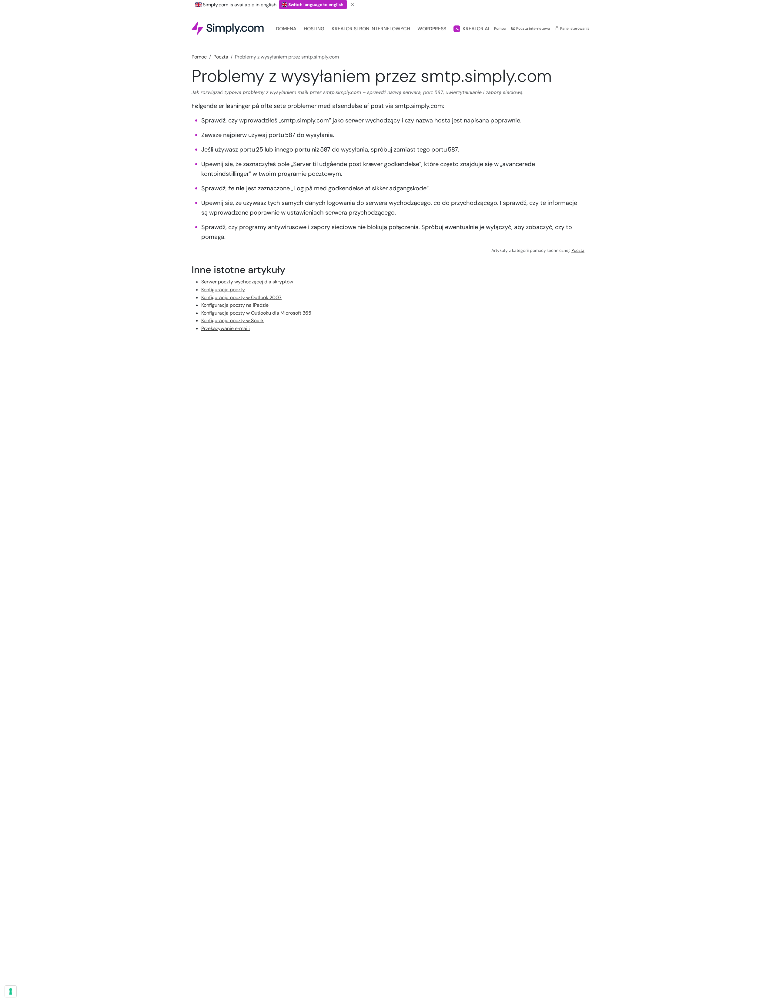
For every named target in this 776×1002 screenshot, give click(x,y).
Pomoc (500, 28)
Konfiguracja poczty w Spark (232, 320)
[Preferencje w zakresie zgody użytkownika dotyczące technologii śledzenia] (10, 991)
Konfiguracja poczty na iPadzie (235, 305)
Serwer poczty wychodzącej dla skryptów (247, 282)
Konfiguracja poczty (223, 289)
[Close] (352, 4)
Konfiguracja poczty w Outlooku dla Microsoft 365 (256, 313)
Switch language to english (315, 4)
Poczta (220, 57)
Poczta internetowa (532, 28)
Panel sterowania (574, 28)
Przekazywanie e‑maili (225, 328)
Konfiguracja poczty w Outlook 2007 (241, 297)
